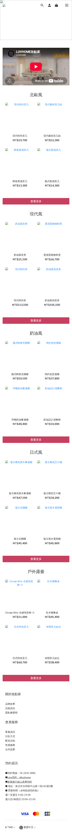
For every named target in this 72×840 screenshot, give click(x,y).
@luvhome (25, 777)
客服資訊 (10, 731)
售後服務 (10, 744)
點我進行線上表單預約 (20, 781)
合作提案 (10, 749)
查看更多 (36, 201)
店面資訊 (10, 708)
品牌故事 (10, 703)
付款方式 (10, 736)
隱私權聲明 (11, 712)
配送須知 (10, 740)
